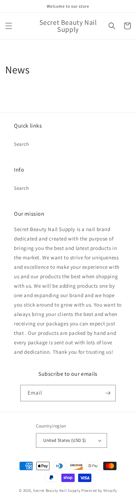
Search (21, 144)
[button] (8, 26)
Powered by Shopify (99, 490)
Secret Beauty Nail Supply (57, 490)
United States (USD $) (64, 440)
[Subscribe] (107, 393)
